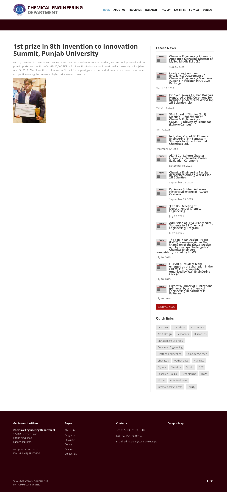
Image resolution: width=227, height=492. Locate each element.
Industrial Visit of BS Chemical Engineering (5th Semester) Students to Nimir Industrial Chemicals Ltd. (189, 140)
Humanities (200, 334)
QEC (201, 367)
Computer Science (196, 354)
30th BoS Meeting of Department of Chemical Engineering (185, 208)
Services (194, 9)
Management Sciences (170, 340)
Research (151, 9)
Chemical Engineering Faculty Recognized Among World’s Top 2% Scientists (190, 174)
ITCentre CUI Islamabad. (28, 484)
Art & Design (165, 334)
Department (55, 5)
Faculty (165, 9)
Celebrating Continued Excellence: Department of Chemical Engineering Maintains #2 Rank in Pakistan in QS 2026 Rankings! (190, 78)
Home (106, 9)
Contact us (71, 453)
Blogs (204, 374)
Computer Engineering (170, 347)
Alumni (161, 380)
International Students (170, 387)
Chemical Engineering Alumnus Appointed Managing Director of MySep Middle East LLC (191, 58)
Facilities (180, 9)
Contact (208, 9)
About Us (119, 9)
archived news (166, 306)
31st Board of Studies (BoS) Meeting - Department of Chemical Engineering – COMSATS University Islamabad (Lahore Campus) (190, 119)
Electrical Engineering (169, 354)
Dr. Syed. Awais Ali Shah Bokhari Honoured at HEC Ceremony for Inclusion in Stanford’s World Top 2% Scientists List (191, 99)
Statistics (176, 367)
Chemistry (163, 360)
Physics (162, 367)
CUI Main (163, 327)
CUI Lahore (179, 327)
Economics (183, 334)
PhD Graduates (178, 380)
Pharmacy (198, 360)
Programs (135, 9)
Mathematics (181, 360)
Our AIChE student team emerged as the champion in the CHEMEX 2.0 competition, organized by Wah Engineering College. (191, 269)
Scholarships (189, 374)
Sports (189, 367)
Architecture (197, 327)
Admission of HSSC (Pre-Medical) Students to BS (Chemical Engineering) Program (191, 225)
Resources (70, 449)
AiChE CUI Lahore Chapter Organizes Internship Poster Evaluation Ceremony (188, 158)
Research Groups (167, 374)
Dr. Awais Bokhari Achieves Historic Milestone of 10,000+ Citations (188, 191)
